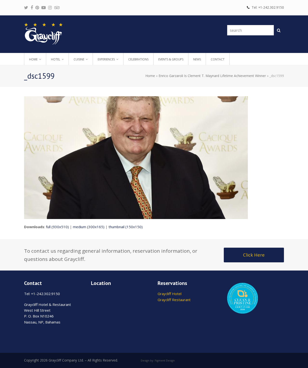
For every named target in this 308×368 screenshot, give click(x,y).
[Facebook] (32, 8)
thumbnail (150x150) (126, 226)
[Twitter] (26, 8)
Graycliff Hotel (169, 293)
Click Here (254, 255)
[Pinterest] (37, 8)
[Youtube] (43, 8)
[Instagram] (50, 8)
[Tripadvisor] (57, 8)
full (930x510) (57, 226)
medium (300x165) (88, 226)
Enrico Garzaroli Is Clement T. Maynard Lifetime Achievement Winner (212, 75)
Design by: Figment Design (158, 360)
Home (150, 75)
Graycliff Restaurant (174, 299)
